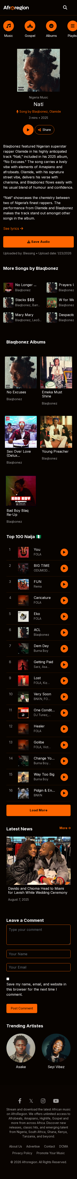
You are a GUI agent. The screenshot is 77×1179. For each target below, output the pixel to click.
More (63, 828)
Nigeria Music (38, 97)
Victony (48, 747)
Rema (38, 586)
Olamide (55, 111)
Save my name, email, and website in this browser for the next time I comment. (36, 989)
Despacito (67, 315)
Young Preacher (55, 451)
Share (47, 130)
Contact (49, 1146)
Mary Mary (24, 315)
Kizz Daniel (51, 683)
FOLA (37, 554)
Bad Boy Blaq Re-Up (17, 512)
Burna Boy (41, 650)
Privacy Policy (22, 1153)
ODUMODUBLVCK (46, 570)
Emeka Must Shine (52, 394)
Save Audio (40, 242)
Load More (38, 810)
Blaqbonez (40, 111)
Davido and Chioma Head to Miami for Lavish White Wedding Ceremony (37, 890)
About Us (15, 1146)
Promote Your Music (51, 1153)
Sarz (37, 667)
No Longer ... (25, 285)
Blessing (29, 253)
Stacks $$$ (24, 300)
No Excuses (16, 392)
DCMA (63, 1146)
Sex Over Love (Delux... (19, 453)
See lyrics (11, 228)
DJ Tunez (40, 715)
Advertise (33, 1146)
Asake (46, 667)
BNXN (38, 699)
